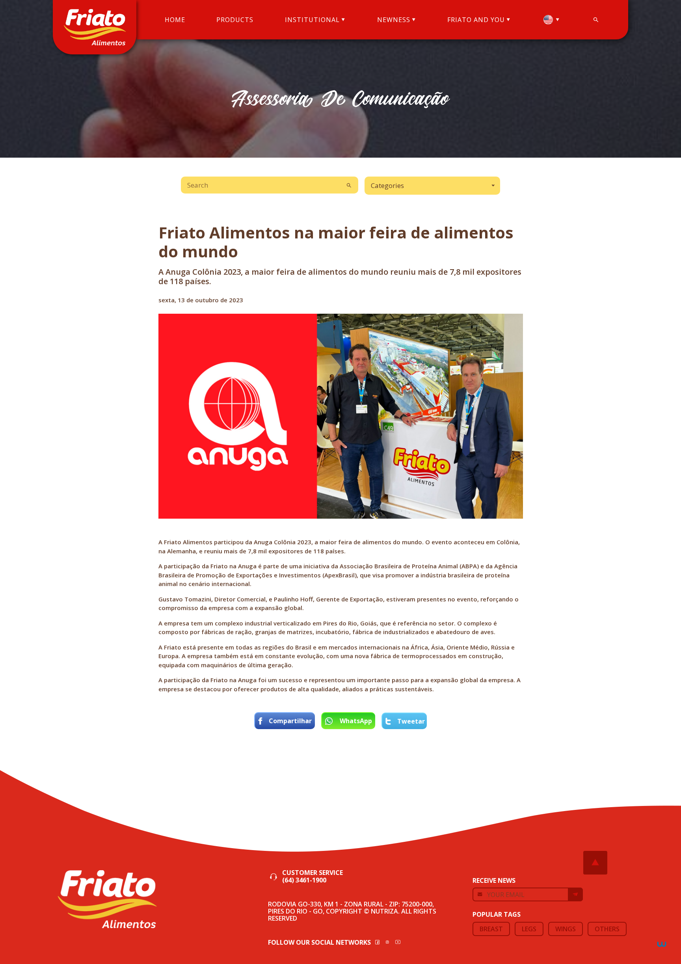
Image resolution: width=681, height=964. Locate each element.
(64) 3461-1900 (304, 880)
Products (234, 19)
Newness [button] (393, 19)
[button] (551, 19)
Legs (529, 929)
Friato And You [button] (476, 19)
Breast (491, 929)
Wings (565, 929)
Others (607, 929)
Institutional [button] (312, 19)
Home (175, 19)
